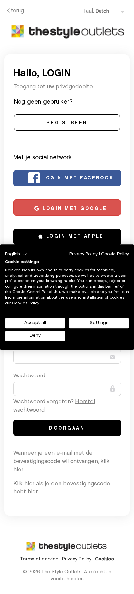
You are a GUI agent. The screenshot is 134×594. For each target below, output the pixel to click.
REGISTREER (67, 123)
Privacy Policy (77, 559)
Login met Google (73, 209)
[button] (16, 254)
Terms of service (40, 559)
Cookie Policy (115, 254)
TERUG (17, 11)
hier (18, 470)
